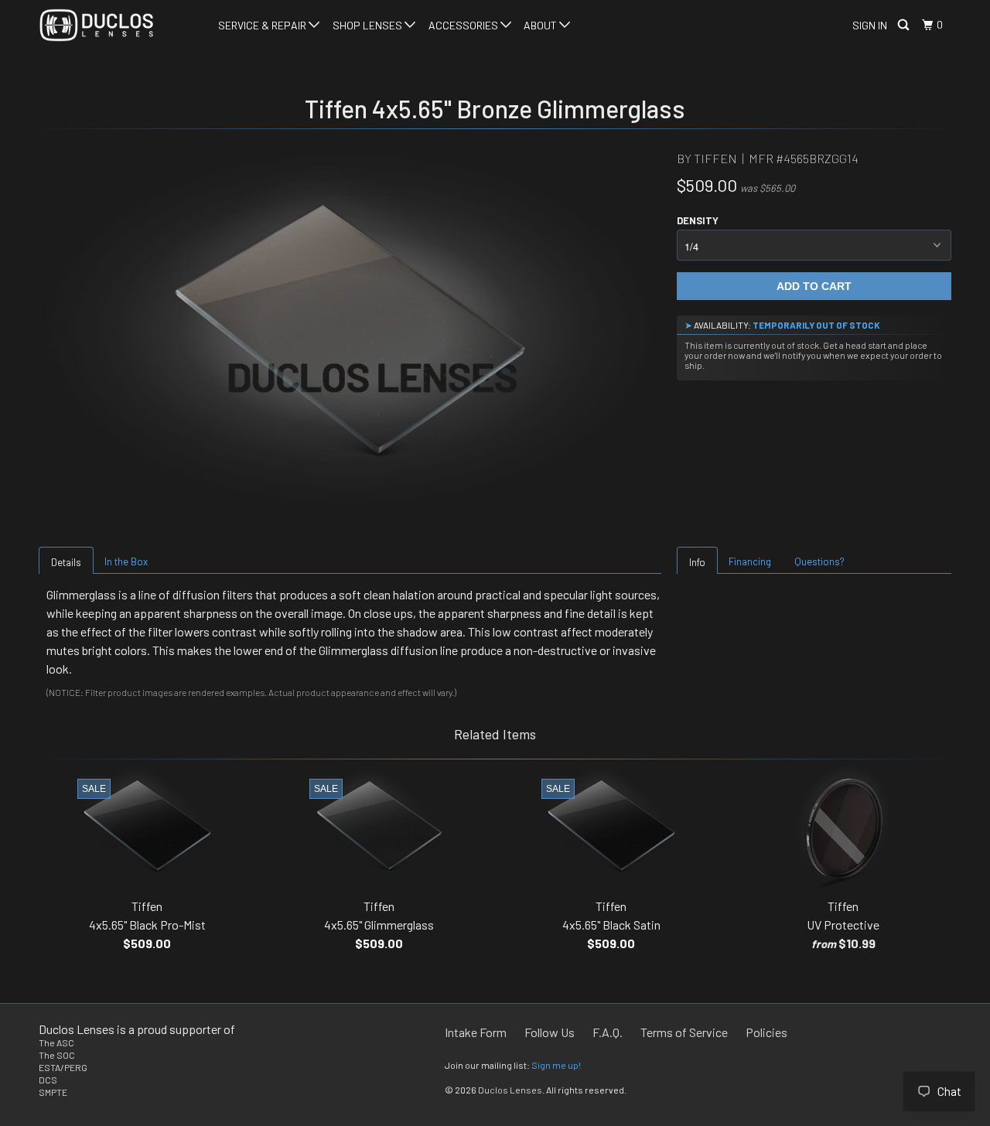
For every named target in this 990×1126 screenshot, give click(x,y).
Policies (766, 1032)
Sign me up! (556, 1064)
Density (698, 220)
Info (697, 562)
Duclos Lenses (510, 1089)
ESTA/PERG (63, 1067)
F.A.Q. (607, 1032)
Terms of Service (684, 1032)
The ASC (56, 1042)
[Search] (904, 25)
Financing (750, 561)
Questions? (819, 561)
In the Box (126, 561)
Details (66, 562)
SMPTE (53, 1092)
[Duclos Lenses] (118, 25)
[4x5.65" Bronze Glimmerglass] (350, 329)
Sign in (869, 25)
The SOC (57, 1054)
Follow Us (549, 1032)
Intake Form (476, 1032)
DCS (48, 1079)
